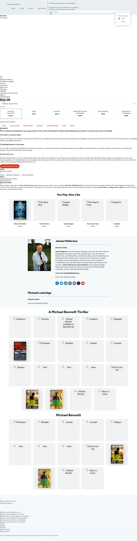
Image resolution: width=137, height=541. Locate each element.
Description (4, 128)
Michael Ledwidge (39, 293)
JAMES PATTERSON (13, 4)
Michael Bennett (5, 181)
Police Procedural (27, 175)
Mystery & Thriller (6, 171)
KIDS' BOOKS (4, 531)
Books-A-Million (28, 126)
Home (13, 8)
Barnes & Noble (14, 126)
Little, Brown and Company (9, 93)
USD (123, 18)
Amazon (4, 126)
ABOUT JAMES (5, 529)
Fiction (2, 175)
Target (64, 126)
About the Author (6, 182)
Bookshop (40, 126)
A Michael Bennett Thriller (8, 179)
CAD (123, 22)
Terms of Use (19, 535)
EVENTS (3, 528)
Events (31, 8)
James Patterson (66, 241)
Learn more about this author (65, 277)
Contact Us (35, 535)
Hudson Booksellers (52, 126)
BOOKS (2, 526)
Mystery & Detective (13, 175)
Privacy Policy (28, 535)
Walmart (72, 126)
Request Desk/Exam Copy (10, 166)
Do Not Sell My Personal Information (49, 535)
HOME (2, 524)
